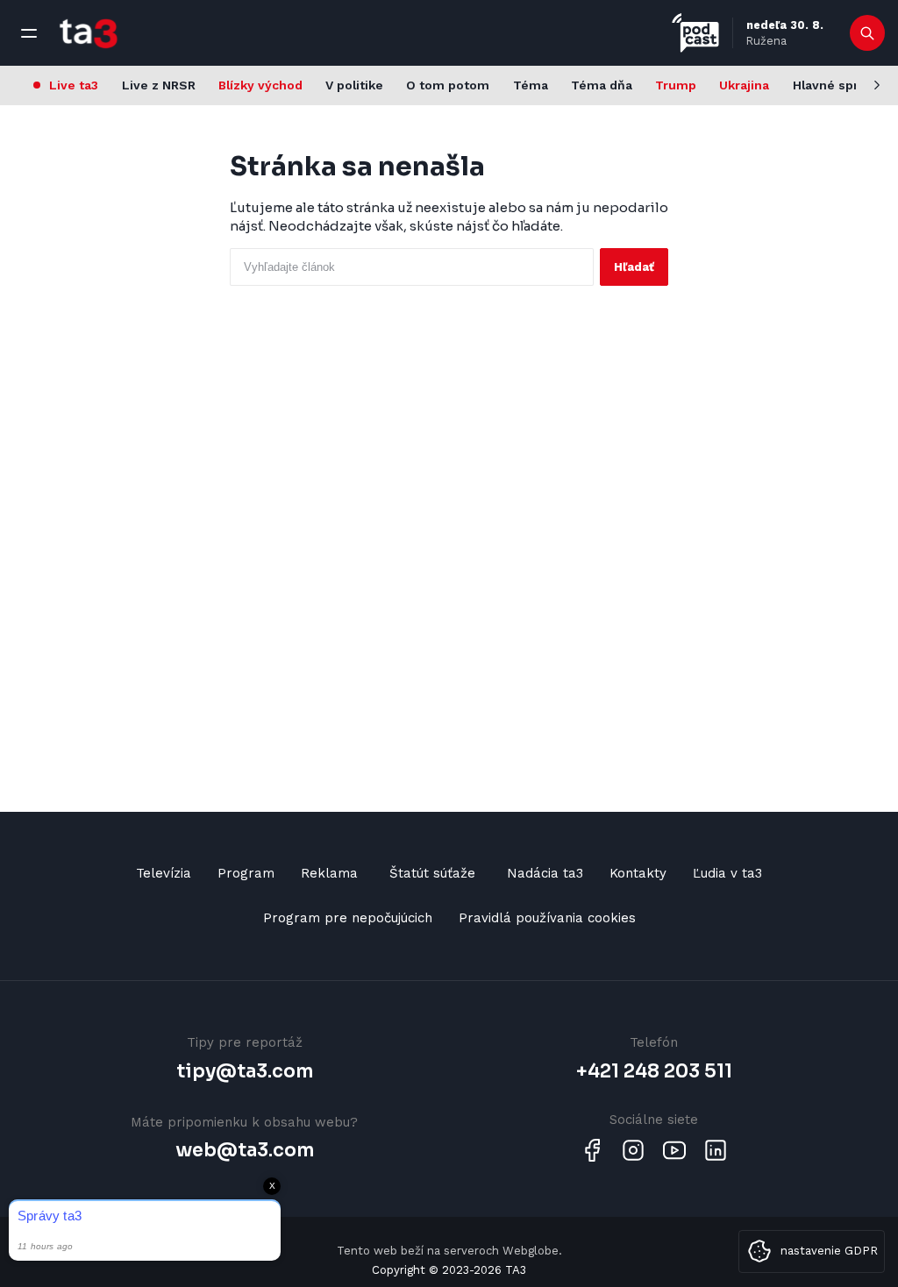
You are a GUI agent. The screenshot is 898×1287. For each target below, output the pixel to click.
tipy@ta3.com (244, 1071)
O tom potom (447, 85)
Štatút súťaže (432, 873)
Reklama (329, 873)
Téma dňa (601, 85)
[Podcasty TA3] (695, 33)
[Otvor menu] (29, 33)
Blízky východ (260, 85)
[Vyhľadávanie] (868, 33)
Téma (530, 85)
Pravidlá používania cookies (547, 918)
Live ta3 (73, 85)
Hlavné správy (836, 85)
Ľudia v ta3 (727, 873)
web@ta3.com (244, 1150)
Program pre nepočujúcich (347, 918)
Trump (675, 85)
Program (245, 873)
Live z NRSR (159, 85)
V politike (354, 85)
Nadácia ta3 (545, 873)
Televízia (163, 873)
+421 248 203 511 (654, 1071)
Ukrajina (744, 85)
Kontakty (637, 873)
